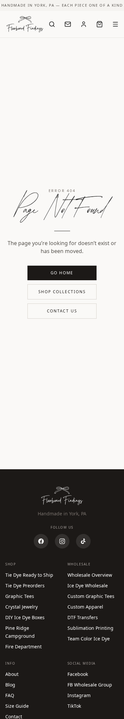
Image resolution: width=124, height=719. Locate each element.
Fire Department (23, 646)
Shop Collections (62, 291)
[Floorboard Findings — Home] (25, 24)
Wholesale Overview (89, 575)
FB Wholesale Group (89, 685)
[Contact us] (68, 24)
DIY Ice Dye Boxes (25, 617)
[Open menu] (115, 24)
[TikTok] (83, 541)
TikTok (74, 706)
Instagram (79, 695)
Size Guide (17, 706)
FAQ (9, 695)
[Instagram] (62, 541)
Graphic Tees (19, 596)
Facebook (77, 674)
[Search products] (52, 24)
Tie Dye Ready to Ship (29, 575)
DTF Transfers (82, 617)
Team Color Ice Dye (88, 638)
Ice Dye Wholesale (87, 585)
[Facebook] (41, 541)
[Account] (83, 24)
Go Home (62, 273)
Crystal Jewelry (21, 607)
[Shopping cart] (99, 24)
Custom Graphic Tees (90, 596)
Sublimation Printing (90, 628)
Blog (10, 685)
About (12, 674)
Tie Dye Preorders (25, 585)
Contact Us (62, 311)
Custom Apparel (85, 607)
